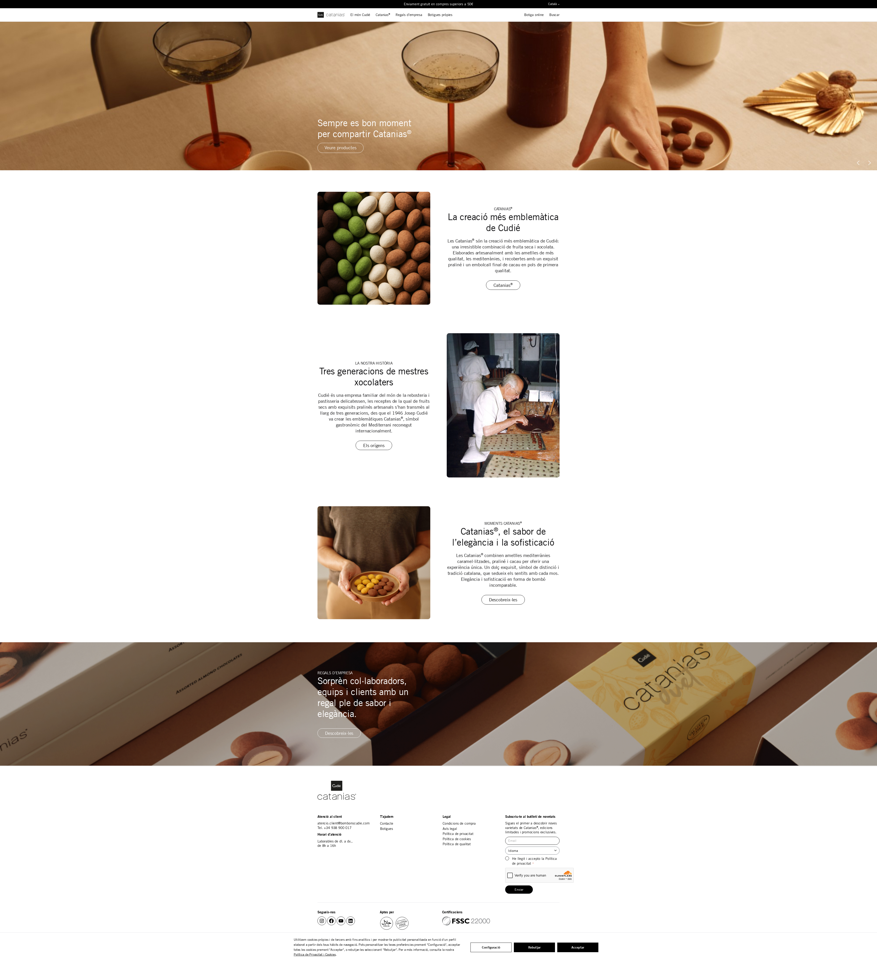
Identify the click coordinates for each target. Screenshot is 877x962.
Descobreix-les (503, 599)
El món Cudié (360, 15)
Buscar (554, 15)
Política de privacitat (458, 834)
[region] (438, 96)
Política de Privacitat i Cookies (315, 954)
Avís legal (450, 829)
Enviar (519, 889)
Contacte (386, 823)
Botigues (386, 829)
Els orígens (374, 445)
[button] (870, 163)
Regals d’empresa (409, 15)
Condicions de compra (459, 823)
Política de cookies (457, 839)
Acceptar (577, 947)
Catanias (383, 15)
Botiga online (534, 15)
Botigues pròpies (440, 15)
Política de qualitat (457, 844)
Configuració (491, 947)
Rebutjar (534, 947)
